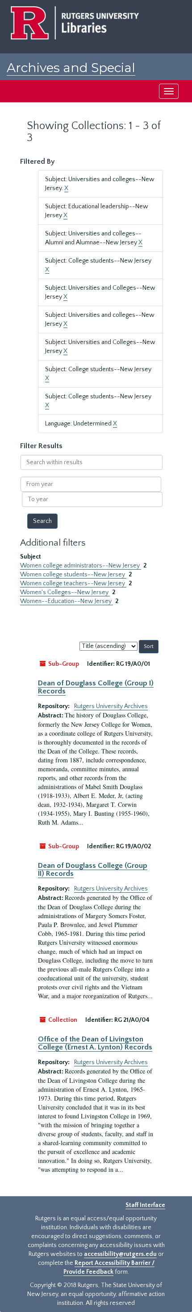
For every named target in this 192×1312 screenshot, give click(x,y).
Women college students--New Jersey (73, 574)
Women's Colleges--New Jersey (65, 592)
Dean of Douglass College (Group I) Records (96, 687)
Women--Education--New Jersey (66, 601)
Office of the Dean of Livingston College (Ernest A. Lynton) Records (95, 1043)
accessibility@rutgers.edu (120, 1254)
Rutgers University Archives (111, 706)
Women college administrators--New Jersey (80, 565)
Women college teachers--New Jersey (73, 583)
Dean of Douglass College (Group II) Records (92, 870)
